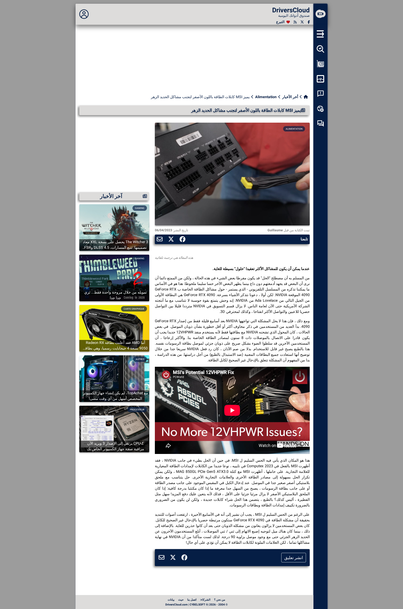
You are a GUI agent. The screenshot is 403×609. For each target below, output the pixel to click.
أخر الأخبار (290, 97)
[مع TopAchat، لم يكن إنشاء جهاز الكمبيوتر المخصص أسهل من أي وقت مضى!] (114, 378)
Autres (140, 359)
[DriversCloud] (320, 14)
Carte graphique (134, 309)
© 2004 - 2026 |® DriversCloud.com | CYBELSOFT (196, 604)
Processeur (137, 409)
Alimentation (266, 97)
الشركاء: (205, 599)
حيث (181, 599)
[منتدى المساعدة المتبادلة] (320, 123)
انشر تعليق (293, 557)
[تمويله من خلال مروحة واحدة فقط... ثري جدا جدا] (114, 277)
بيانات (171, 599)
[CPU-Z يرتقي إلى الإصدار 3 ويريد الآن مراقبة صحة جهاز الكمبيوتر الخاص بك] (114, 428)
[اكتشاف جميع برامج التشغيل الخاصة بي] (320, 49)
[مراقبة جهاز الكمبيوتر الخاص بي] (320, 79)
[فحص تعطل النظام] (320, 93)
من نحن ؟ (219, 599)
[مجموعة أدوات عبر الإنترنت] (320, 108)
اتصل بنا (191, 599)
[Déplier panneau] (84, 14)
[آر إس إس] (295, 22)
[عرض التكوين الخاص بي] (320, 64)
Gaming (139, 208)
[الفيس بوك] (309, 22)
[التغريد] (302, 22)
